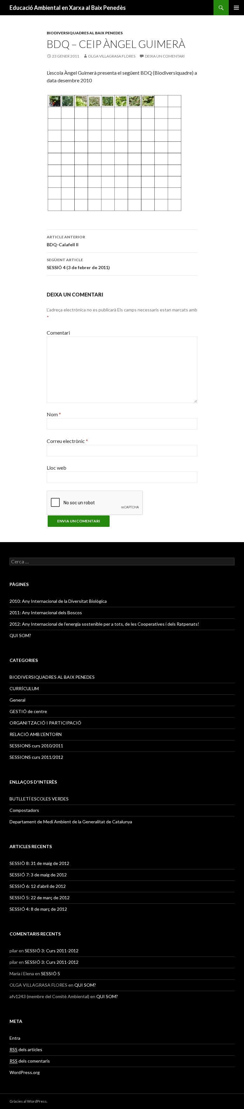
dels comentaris (30, 1061)
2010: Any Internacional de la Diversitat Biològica (58, 601)
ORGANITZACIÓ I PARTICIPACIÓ (45, 722)
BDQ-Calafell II (66, 241)
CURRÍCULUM (24, 688)
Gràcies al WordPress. (29, 1101)
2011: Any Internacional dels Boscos (46, 612)
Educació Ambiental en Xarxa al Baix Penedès (68, 7)
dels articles (26, 1049)
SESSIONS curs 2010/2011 (36, 745)
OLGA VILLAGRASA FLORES (111, 56)
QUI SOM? (20, 635)
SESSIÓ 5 (50, 973)
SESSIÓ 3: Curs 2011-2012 (51, 950)
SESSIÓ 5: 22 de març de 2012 (40, 897)
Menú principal (236, 7)
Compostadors (24, 810)
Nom (54, 414)
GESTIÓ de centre (28, 711)
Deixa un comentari (165, 56)
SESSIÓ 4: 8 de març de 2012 (38, 909)
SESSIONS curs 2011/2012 (36, 757)
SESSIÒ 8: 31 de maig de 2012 (39, 863)
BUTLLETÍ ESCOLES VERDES (39, 798)
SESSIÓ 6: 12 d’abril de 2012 (38, 886)
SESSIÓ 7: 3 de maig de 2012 (38, 874)
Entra (15, 1038)
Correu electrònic (67, 441)
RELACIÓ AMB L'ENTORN (36, 734)
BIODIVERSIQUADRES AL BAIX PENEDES (85, 33)
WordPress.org (25, 1072)
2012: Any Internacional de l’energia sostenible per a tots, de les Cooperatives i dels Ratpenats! (104, 624)
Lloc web (56, 468)
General (17, 700)
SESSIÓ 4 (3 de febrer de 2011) (78, 263)
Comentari (58, 333)
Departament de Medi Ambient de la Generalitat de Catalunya (71, 821)
